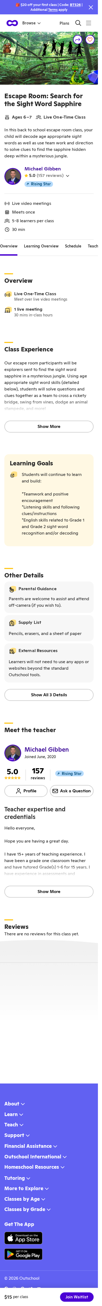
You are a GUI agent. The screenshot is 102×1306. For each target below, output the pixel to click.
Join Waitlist (77, 1297)
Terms (53, 9)
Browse (29, 23)
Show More (49, 426)
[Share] (77, 39)
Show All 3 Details (49, 695)
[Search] (78, 23)
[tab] (8, 246)
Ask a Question (75, 791)
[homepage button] (12, 23)
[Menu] (88, 23)
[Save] (90, 39)
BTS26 (75, 4)
